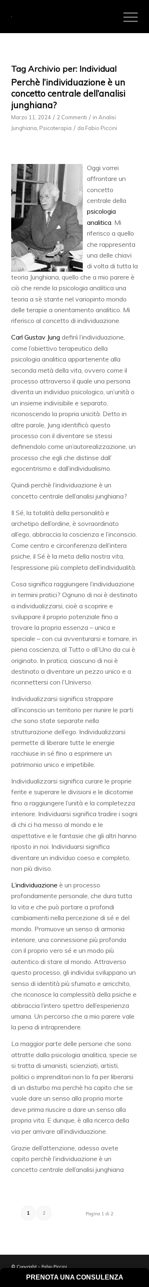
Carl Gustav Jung (35, 337)
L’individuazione (34, 885)
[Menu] (126, 16)
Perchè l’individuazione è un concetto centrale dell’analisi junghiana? (68, 93)
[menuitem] (126, 16)
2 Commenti (72, 117)
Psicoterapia (55, 128)
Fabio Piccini (101, 128)
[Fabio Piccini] (62, 16)
